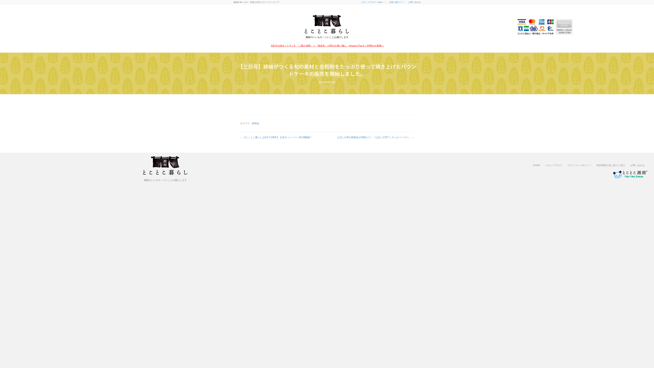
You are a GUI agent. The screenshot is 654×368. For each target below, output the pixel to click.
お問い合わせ (414, 2)
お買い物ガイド (395, 2)
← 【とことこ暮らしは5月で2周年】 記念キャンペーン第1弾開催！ (276, 137)
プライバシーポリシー (579, 165)
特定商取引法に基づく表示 (610, 165)
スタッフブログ (553, 165)
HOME (536, 165)
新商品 (255, 123)
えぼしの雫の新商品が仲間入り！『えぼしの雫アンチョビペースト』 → (375, 137)
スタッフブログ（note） (372, 2)
